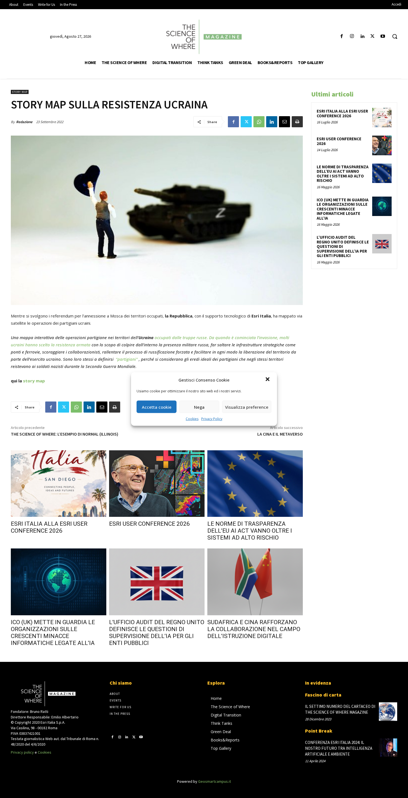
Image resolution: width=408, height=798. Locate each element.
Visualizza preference (246, 407)
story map (34, 380)
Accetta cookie (157, 407)
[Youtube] (383, 36)
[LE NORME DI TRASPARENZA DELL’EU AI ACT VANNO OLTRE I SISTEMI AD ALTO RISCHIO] (255, 483)
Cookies (192, 418)
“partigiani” (127, 359)
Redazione (24, 122)
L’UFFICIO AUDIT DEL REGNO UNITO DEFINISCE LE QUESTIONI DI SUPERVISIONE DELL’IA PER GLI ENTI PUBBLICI (156, 632)
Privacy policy (22, 752)
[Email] (284, 121)
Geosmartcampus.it (214, 781)
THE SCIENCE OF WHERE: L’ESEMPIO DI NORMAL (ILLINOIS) (64, 434)
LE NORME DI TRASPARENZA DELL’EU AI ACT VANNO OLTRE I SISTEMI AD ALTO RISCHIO (249, 530)
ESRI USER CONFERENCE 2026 (149, 523)
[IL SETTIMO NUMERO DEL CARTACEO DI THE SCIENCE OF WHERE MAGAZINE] (388, 711)
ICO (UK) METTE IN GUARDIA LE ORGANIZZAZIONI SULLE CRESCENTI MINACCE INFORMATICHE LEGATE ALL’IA (53, 632)
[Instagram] (352, 36)
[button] (268, 380)
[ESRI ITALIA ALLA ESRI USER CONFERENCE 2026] (58, 483)
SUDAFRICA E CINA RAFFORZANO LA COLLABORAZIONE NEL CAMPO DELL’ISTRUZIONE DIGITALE (253, 629)
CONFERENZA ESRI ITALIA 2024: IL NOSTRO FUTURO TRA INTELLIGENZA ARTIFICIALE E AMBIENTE (338, 748)
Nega (199, 407)
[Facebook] (341, 36)
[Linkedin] (362, 36)
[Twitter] (372, 36)
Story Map (19, 92)
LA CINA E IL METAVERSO (280, 434)
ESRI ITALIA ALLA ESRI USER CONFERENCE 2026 (49, 527)
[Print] (297, 121)
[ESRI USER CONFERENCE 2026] (157, 483)
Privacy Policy (211, 418)
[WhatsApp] (259, 121)
